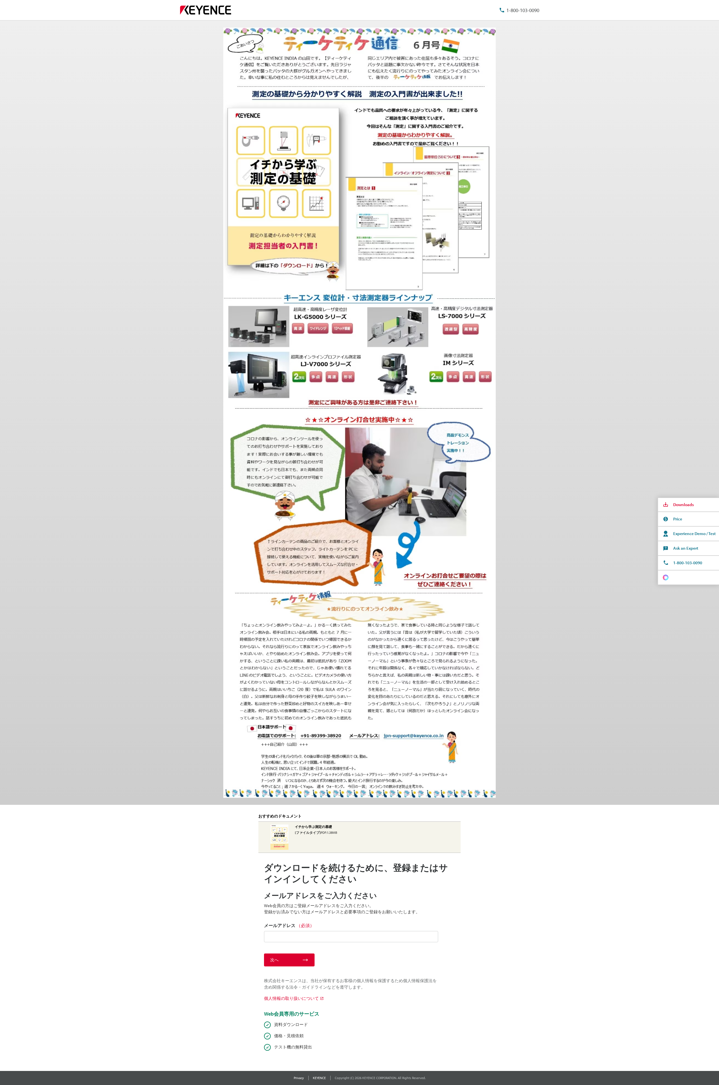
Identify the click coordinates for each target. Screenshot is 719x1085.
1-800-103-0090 (522, 10)
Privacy (299, 1078)
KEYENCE (319, 1078)
